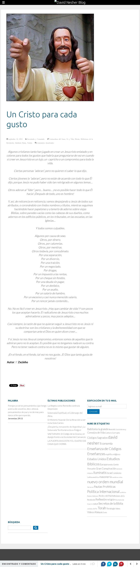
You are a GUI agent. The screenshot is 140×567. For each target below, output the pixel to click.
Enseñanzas (96, 453)
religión (111, 499)
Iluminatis (99, 472)
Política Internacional (103, 491)
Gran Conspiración (106, 468)
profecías (123, 492)
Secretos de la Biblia (110, 503)
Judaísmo (117, 473)
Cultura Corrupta (112, 433)
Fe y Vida (70, 139)
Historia (90, 473)
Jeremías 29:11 (15, 418)
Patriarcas (90, 487)
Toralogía (111, 508)
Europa (103, 464)
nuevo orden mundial (105, 481)
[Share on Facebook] (103, 564)
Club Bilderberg (121, 429)
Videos (117, 509)
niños (120, 477)
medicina (115, 477)
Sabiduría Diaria (20, 143)
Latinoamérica (93, 477)
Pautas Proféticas (105, 486)
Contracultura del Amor (57, 139)
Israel (110, 472)
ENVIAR (93, 411)
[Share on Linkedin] (115, 564)
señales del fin (92, 509)
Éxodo (105, 512)
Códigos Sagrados (97, 437)
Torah (102, 508)
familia (110, 465)
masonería (105, 476)
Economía (106, 443)
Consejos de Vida (96, 432)
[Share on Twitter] (109, 564)
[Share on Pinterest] (121, 564)
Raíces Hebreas (92, 496)
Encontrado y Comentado (35, 139)
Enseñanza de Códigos (104, 448)
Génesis (119, 469)
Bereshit (112, 429)
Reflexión (101, 499)
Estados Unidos (96, 459)
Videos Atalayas (95, 512)
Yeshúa (29, 143)
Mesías (77, 139)
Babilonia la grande (97, 429)
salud (95, 503)
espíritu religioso (112, 454)
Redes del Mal (105, 496)
